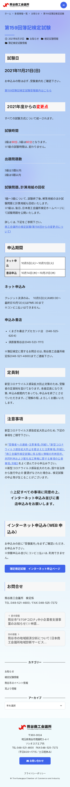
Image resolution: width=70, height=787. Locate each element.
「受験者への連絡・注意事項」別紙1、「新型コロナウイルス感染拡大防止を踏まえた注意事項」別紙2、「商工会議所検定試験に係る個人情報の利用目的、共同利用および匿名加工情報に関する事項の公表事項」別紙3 (35, 454)
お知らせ (34, 38)
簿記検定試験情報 (17, 43)
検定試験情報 (51, 38)
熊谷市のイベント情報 (16, 683)
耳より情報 (10, 688)
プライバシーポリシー (35, 773)
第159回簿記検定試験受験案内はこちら (28, 90)
